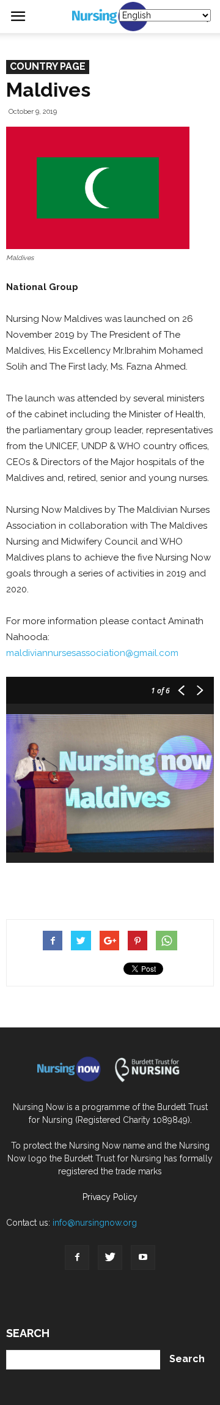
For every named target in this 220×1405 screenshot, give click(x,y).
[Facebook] (77, 1257)
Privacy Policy (110, 1197)
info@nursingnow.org (95, 1223)
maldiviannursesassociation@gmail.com (92, 652)
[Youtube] (143, 1257)
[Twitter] (110, 1257)
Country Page (48, 66)
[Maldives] (97, 188)
